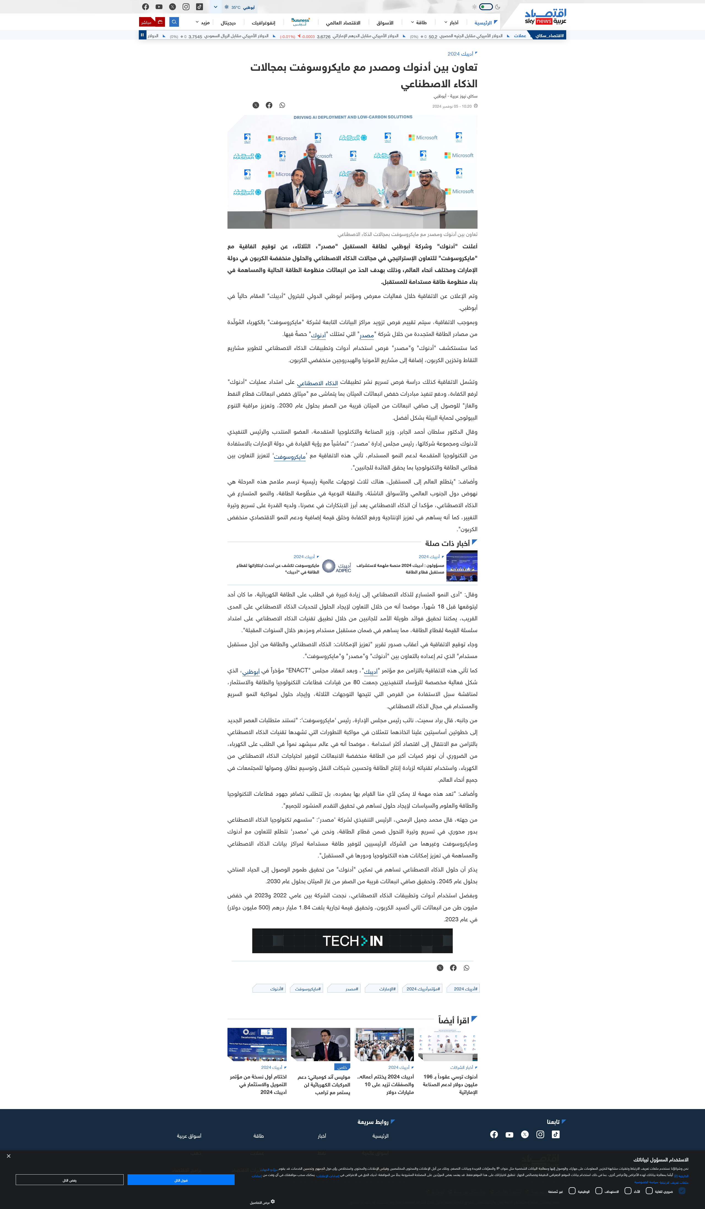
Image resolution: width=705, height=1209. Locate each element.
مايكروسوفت (290, 455)
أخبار (322, 1134)
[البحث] (174, 22)
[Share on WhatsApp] (282, 106)
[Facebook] (145, 6)
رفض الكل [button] (69, 1179)
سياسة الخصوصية (646, 1181)
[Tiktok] (199, 6)
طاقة (259, 1134)
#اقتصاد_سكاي (550, 35)
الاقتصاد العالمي (343, 22)
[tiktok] (556, 1136)
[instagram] (540, 1136)
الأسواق (385, 22)
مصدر (367, 334)
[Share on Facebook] (269, 106)
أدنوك (318, 334)
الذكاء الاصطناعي (317, 382)
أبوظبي (251, 670)
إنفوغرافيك (263, 22)
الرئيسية (483, 22)
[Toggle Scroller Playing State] (143, 34)
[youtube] (509, 1135)
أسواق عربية (189, 1134)
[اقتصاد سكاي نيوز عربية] (533, 16)
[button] (233, 6)
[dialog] (352, 1179)
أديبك (371, 670)
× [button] (9, 1156)
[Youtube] (159, 7)
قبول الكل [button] (181, 1179)
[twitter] (525, 1136)
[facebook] (494, 1136)
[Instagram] (186, 6)
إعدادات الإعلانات (328, 1175)
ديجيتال (228, 22)
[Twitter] (172, 6)
